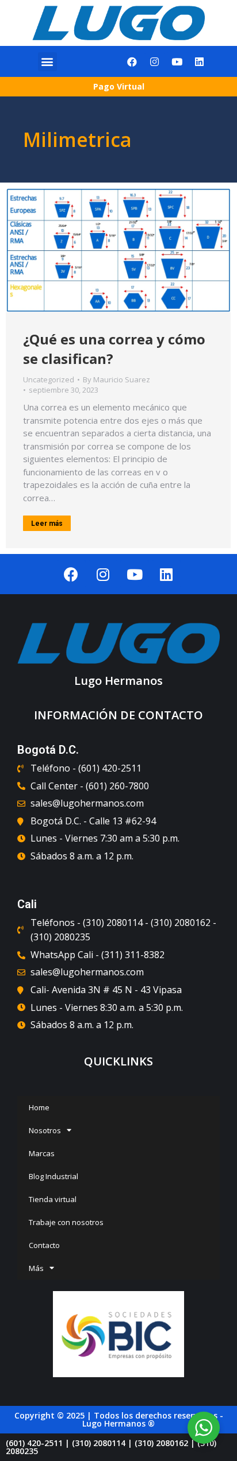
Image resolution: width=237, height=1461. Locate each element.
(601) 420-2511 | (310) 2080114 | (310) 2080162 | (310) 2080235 (111, 1446)
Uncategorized (48, 379)
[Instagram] (155, 61)
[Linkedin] (199, 61)
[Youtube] (177, 61)
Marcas (42, 1153)
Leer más (47, 524)
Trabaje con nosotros (66, 1222)
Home (39, 1107)
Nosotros (45, 1130)
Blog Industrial (53, 1176)
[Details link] (118, 250)
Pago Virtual (118, 86)
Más (36, 1268)
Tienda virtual (53, 1199)
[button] (47, 61)
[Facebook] (132, 61)
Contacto (44, 1245)
